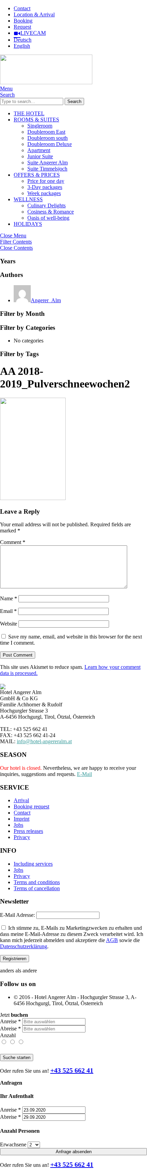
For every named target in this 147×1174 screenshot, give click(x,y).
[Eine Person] (4, 1042)
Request (22, 27)
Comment (12, 542)
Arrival (21, 800)
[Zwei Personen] (13, 1042)
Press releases (28, 831)
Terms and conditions (37, 882)
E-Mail (84, 774)
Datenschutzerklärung (23, 946)
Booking (23, 21)
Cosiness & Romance (50, 212)
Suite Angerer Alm (47, 162)
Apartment (38, 150)
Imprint (21, 819)
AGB (112, 940)
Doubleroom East (46, 132)
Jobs (18, 825)
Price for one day (45, 181)
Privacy (22, 837)
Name (8, 598)
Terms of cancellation (37, 888)
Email (8, 611)
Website (8, 624)
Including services (33, 864)
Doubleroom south (47, 138)
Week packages (44, 193)
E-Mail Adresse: (17, 915)
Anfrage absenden (74, 1151)
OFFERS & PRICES (37, 175)
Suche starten (16, 1057)
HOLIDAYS (28, 224)
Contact (22, 8)
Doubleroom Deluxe (49, 144)
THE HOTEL (29, 113)
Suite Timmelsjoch (47, 169)
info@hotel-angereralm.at (44, 741)
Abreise (10, 1028)
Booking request (31, 806)
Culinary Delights (46, 205)
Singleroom (39, 126)
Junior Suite (40, 156)
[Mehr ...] (20, 1042)
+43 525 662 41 (71, 1070)
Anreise (10, 1021)
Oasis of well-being (48, 218)
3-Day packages (44, 187)
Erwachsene (13, 1144)
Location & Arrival (34, 14)
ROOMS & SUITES (36, 119)
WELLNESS (28, 199)
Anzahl (8, 1035)
